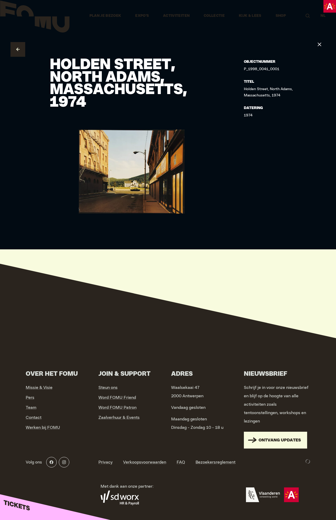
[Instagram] (64, 462)
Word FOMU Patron (117, 407)
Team (31, 407)
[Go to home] (35, 16)
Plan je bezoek (105, 16)
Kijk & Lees (250, 16)
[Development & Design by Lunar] (308, 461)
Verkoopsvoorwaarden (144, 462)
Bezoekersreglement (215, 462)
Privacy (105, 462)
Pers (30, 397)
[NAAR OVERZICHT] (17, 49)
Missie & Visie (39, 387)
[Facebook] (51, 462)
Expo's (142, 16)
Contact (33, 417)
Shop (281, 16)
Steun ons (108, 387)
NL (323, 16)
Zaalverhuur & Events (119, 417)
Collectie (214, 16)
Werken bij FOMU (43, 427)
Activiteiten (176, 16)
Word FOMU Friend (117, 397)
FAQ (181, 462)
